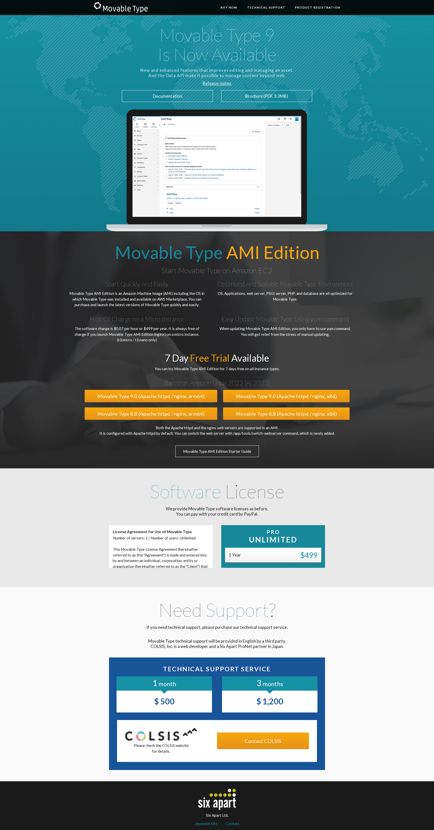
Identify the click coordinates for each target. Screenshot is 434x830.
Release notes (217, 83)
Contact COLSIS (263, 741)
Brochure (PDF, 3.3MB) (266, 96)
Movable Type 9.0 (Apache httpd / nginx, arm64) (150, 396)
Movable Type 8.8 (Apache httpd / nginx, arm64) (150, 414)
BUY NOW (229, 7)
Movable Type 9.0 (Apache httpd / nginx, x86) (286, 396)
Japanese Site (206, 823)
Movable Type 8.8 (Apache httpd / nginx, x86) (286, 414)
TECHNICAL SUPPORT (266, 7)
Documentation (167, 96)
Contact (232, 823)
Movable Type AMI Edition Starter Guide (217, 451)
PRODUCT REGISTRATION (317, 7)
